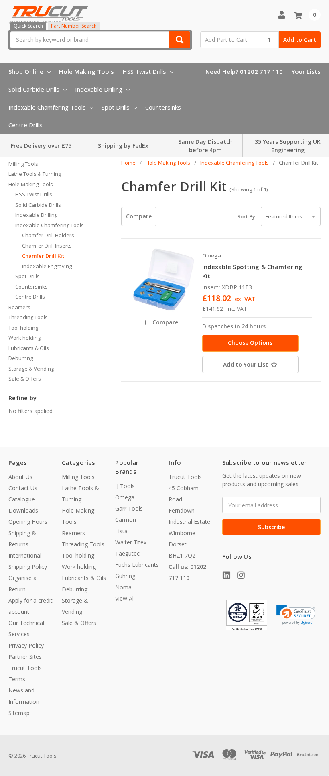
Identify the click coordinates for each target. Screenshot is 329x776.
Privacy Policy (26, 645)
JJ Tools (125, 486)
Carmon (125, 519)
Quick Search (28, 25)
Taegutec (127, 553)
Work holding (24, 337)
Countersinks (163, 107)
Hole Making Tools (86, 71)
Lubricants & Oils (28, 348)
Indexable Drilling (98, 89)
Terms (16, 679)
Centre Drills (25, 125)
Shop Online (25, 71)
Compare (139, 216)
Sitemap (19, 713)
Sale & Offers (24, 378)
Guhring (125, 576)
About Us (20, 477)
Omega (124, 497)
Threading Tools (28, 317)
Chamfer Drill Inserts (47, 245)
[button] (296, 615)
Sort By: (246, 216)
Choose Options (250, 342)
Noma (123, 587)
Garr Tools (129, 508)
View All (125, 598)
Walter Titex (130, 542)
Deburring (20, 358)
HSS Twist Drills (144, 71)
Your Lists (306, 71)
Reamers (19, 307)
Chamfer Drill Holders (48, 235)
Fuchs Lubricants (137, 564)
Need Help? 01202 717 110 (244, 71)
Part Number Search (74, 25)
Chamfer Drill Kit (43, 255)
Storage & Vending (31, 368)
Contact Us (22, 488)
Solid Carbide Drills (33, 89)
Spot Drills (116, 107)
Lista (121, 531)
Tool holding (23, 327)
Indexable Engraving (47, 266)
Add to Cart (299, 39)
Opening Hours (27, 521)
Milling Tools (23, 163)
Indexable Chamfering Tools (47, 107)
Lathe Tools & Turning (34, 173)
